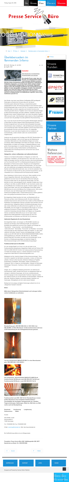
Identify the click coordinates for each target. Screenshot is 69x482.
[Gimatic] (56, 87)
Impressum (10, 463)
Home (56, 463)
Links (40, 463)
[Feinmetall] (56, 75)
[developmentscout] (56, 137)
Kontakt (25, 463)
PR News (51, 56)
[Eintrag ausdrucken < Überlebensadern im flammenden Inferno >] (40, 65)
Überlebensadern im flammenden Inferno (16, 59)
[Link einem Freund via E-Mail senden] (42, 65)
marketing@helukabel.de (14, 427)
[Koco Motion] (56, 99)
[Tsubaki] (56, 112)
